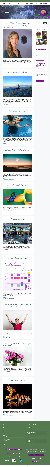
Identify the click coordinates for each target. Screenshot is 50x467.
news (9, 179)
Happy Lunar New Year (17, 380)
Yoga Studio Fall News (18, 219)
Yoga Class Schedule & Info (8, 432)
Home (19, 3)
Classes (27, 3)
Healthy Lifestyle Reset (7, 436)
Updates (7, 104)
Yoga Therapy (6, 440)
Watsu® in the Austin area (29, 449)
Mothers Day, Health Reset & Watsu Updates (18, 344)
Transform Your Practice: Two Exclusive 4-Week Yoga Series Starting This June (41, 65)
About (22, 3)
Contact (40, 3)
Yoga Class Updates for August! (17, 72)
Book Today (39, 49)
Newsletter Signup (13, 0)
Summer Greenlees (9, 3)
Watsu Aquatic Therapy (7, 439)
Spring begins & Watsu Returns (17, 111)
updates (10, 298)
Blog (36, 3)
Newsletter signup (36, 461)
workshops (11, 179)
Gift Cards (14, 449)
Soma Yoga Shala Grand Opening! (17, 258)
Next (6, 419)
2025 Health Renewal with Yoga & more (17, 185)
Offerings (31, 3)
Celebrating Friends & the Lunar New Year (17, 150)
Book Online (31, 454)
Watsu (12, 298)
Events (5, 336)
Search (45, 23)
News (4, 104)
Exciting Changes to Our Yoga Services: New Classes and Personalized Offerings (40, 61)
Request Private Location (39, 454)
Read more (12, 63)
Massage (7, 179)
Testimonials (5, 430)
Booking (44, 3)
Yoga (13, 179)
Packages (19, 449)
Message (44, 49)
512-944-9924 (14, 461)
